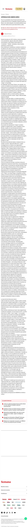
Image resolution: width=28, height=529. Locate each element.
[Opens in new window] (4, 512)
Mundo (7, 14)
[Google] (2, 512)
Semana (2, 14)
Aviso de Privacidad (6, 516)
